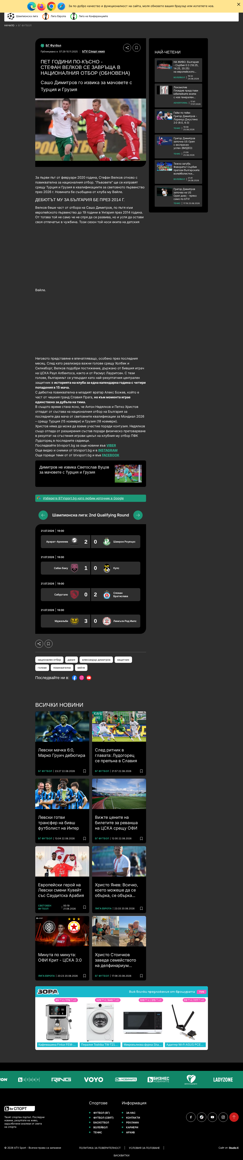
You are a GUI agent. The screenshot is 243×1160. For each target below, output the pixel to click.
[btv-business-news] (146, 1079)
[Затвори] (239, 4)
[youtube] (212, 1117)
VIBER (111, 445)
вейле (81, 667)
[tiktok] (201, 1117)
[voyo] (82, 1079)
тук (201, 992)
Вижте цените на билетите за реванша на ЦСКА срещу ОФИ (116, 823)
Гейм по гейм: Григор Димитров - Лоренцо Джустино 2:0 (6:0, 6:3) (186, 117)
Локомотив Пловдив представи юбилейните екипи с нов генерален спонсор (186, 92)
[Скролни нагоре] (234, 1117)
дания (71, 659)
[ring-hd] (49, 1079)
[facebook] (191, 1117)
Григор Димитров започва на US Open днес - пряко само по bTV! (185, 193)
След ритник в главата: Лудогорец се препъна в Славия (116, 755)
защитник (123, 659)
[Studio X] (233, 1147)
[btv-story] (17, 1079)
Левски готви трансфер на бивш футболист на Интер (58, 823)
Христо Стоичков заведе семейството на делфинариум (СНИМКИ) (115, 960)
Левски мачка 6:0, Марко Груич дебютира (61, 752)
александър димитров (96, 659)
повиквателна (62, 667)
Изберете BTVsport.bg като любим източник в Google (83, 498)
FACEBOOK (110, 455)
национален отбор (49, 659)
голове (42, 667)
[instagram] (223, 1117)
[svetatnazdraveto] (179, 1079)
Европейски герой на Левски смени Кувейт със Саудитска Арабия (61, 890)
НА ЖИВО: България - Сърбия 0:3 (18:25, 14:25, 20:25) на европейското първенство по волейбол (186, 66)
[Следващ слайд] (138, 515)
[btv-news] (114, 1079)
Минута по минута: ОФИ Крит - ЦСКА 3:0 (60, 957)
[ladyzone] (211, 1079)
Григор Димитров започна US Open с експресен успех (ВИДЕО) (184, 143)
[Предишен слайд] (43, 515)
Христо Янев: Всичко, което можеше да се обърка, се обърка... (116, 890)
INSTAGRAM (107, 450)
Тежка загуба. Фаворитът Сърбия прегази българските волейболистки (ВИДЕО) (186, 168)
